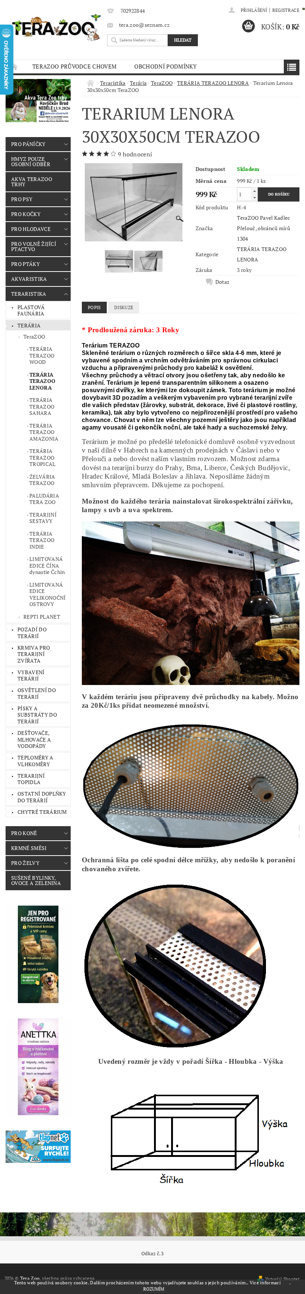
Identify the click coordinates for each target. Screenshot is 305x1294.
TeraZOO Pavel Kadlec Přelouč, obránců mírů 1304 (263, 228)
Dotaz (222, 282)
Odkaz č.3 (152, 1253)
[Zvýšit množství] (254, 190)
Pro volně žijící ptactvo (33, 246)
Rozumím (153, 1289)
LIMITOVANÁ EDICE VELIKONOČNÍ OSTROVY (47, 594)
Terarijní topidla (31, 779)
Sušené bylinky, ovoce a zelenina (36, 880)
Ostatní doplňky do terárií (41, 797)
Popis (94, 307)
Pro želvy (25, 862)
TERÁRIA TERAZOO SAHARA (41, 406)
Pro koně (24, 833)
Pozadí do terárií (31, 633)
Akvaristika (29, 278)
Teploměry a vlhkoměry (35, 761)
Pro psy (21, 199)
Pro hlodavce (31, 228)
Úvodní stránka (14, 66)
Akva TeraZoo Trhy (31, 181)
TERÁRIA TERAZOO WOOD (41, 355)
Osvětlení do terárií (36, 693)
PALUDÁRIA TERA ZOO (44, 499)
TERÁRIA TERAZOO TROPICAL (42, 457)
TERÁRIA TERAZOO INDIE (41, 540)
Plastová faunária (31, 310)
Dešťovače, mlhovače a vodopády (34, 739)
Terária (29, 325)
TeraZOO (34, 336)
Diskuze (123, 307)
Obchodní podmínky (165, 66)
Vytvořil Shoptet (282, 1279)
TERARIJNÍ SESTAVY (43, 518)
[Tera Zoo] (57, 27)
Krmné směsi (29, 847)
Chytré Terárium (42, 811)
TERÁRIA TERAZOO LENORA (42, 381)
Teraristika (28, 293)
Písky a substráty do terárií (37, 715)
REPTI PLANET (41, 616)
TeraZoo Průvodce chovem (74, 66)
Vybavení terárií (31, 675)
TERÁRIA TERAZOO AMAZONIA (44, 432)
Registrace (285, 10)
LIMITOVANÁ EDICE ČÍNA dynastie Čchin (47, 565)
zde (285, 1282)
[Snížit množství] (254, 197)
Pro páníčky (28, 144)
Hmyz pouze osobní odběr (30, 161)
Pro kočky (26, 214)
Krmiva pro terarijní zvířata (33, 654)
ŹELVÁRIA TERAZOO (42, 480)
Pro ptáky (25, 263)
